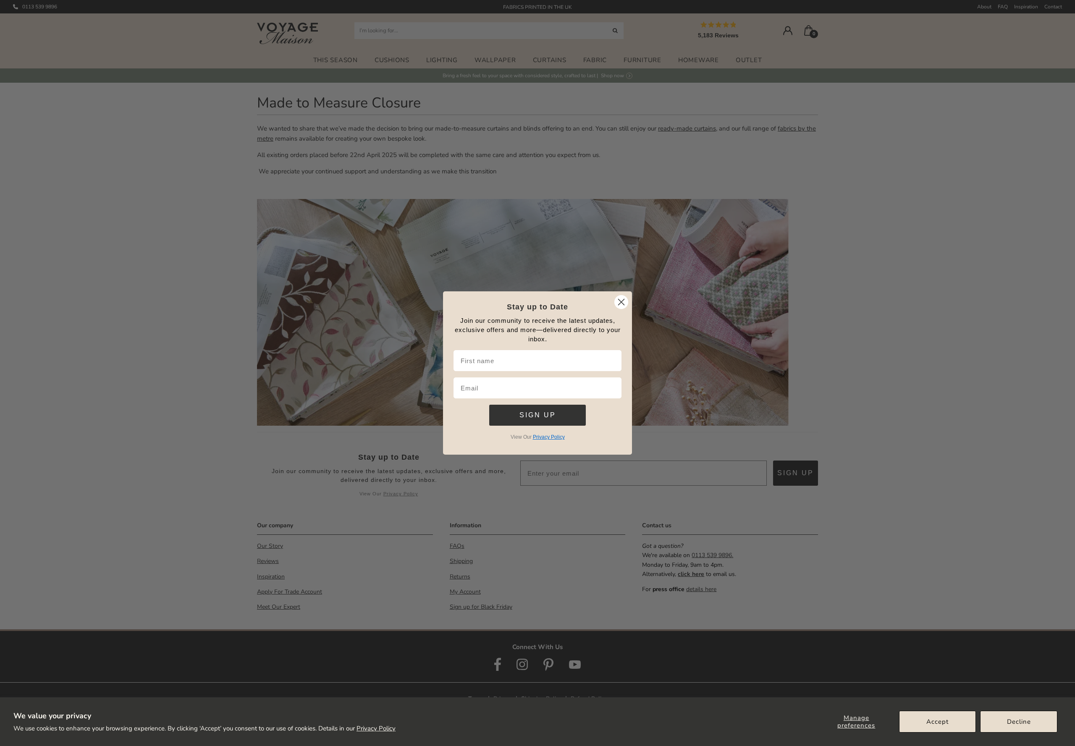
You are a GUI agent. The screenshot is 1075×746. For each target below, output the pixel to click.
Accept (937, 721)
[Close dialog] (621, 302)
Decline (1019, 721)
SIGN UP (537, 415)
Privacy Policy (376, 728)
